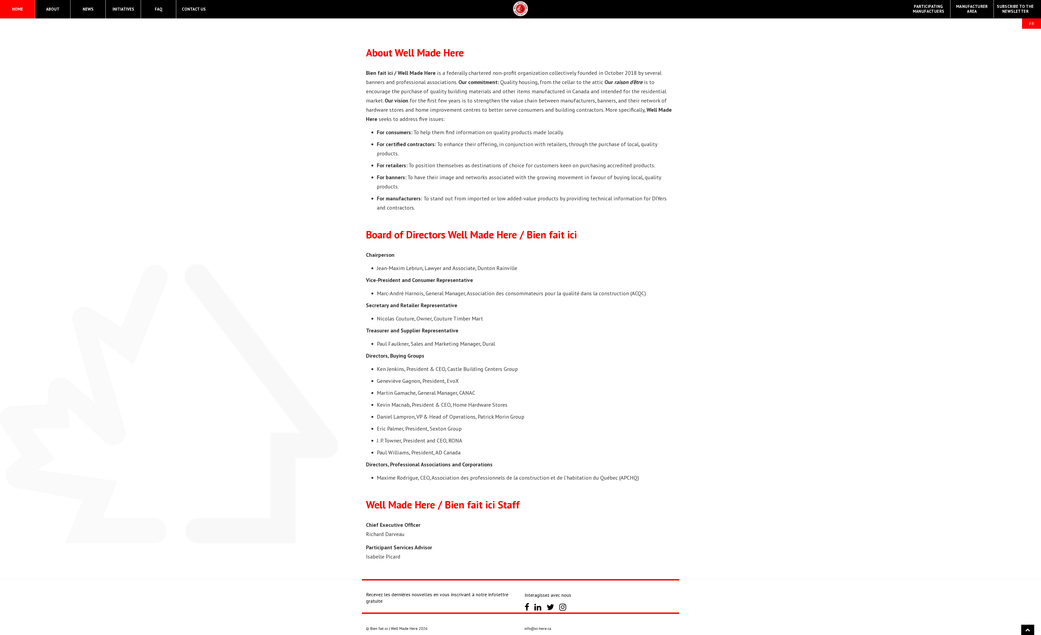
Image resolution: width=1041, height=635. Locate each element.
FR (1031, 23)
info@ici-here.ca (538, 628)
